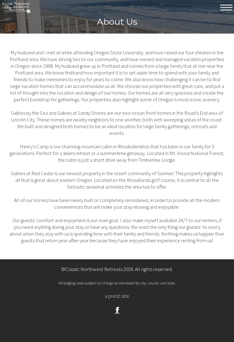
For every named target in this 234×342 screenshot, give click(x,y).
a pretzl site (117, 296)
